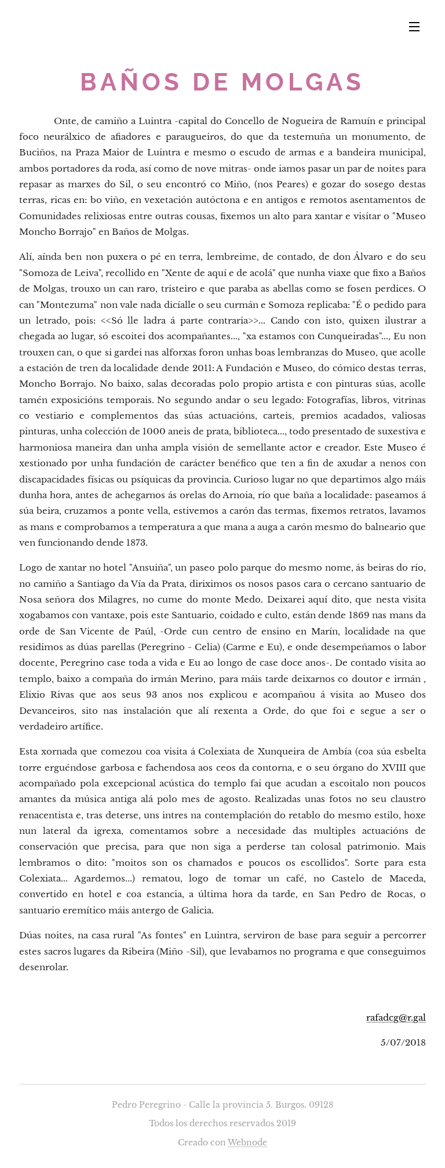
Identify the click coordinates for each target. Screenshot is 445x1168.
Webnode (247, 1142)
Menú (414, 26)
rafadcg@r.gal (396, 1017)
